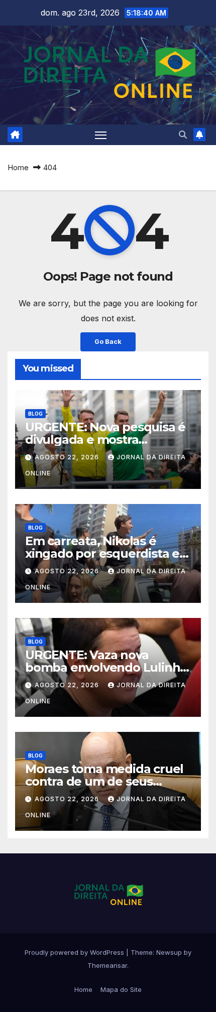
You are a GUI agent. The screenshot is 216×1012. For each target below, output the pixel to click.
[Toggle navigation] (101, 135)
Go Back (108, 341)
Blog (35, 414)
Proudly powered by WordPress (75, 952)
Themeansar (107, 965)
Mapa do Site (121, 989)
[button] (183, 135)
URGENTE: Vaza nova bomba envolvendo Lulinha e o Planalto (106, 667)
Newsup (169, 952)
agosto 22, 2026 (68, 457)
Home (18, 167)
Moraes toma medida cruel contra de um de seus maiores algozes (104, 781)
